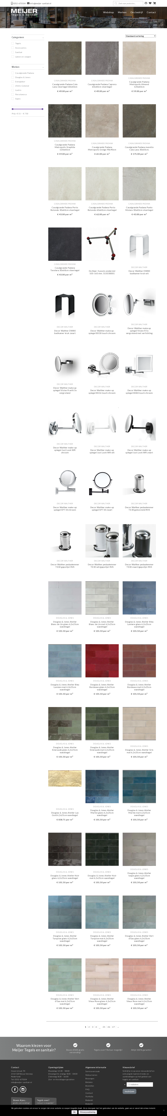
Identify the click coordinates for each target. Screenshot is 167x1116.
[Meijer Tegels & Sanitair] (24, 12)
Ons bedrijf (136, 12)
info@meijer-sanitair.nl (21, 1082)
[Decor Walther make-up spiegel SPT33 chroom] (65, 483)
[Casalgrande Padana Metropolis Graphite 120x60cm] (65, 120)
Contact (151, 12)
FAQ (87, 1089)
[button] (77, 98)
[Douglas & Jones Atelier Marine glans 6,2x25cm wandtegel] (102, 786)
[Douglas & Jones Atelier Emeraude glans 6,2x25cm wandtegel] (65, 723)
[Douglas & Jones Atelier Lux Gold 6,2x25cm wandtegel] (65, 778)
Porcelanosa (21, 94)
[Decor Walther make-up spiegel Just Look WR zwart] (139, 423)
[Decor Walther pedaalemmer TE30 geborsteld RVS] (139, 483)
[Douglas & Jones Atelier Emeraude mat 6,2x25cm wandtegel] (102, 723)
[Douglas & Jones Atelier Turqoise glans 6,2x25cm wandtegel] (65, 912)
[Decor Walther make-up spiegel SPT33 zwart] (102, 483)
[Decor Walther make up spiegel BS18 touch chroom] (102, 304)
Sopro (18, 99)
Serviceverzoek (92, 1071)
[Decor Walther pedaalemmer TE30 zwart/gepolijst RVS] (139, 540)
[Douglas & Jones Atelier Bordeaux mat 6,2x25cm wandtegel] (139, 660)
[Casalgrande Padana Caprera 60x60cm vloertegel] (102, 57)
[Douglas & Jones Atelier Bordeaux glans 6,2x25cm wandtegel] (102, 660)
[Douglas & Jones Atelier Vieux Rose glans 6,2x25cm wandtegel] (102, 974)
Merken (122, 12)
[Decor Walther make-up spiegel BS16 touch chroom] (102, 364)
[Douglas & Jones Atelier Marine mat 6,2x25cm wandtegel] (139, 786)
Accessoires (20, 48)
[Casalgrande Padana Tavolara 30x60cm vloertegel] (65, 244)
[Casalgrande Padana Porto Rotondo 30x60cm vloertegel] (65, 183)
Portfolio (89, 1096)
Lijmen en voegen (23, 57)
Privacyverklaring (87, 1112)
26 (109, 1027)
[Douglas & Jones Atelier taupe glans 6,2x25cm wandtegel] (139, 849)
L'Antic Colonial (22, 86)
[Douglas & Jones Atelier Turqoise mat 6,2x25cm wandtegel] (102, 912)
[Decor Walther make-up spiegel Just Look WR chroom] (65, 423)
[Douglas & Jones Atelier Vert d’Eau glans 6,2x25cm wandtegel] (139, 912)
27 (113, 1027)
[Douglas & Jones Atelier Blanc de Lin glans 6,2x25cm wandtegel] (65, 597)
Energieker (20, 81)
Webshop (108, 12)
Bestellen (89, 1086)
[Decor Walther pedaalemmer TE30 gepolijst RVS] (65, 540)
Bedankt (89, 1100)
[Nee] (163, 1110)
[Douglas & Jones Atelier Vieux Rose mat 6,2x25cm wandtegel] (139, 974)
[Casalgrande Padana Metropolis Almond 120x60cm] (139, 57)
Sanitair (18, 52)
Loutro (18, 90)
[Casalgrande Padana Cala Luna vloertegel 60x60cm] (65, 57)
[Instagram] (23, 1089)
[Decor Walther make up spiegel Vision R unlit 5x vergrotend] (65, 364)
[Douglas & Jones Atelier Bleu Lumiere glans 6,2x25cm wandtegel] (139, 597)
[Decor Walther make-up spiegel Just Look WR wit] (102, 423)
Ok (74, 1112)
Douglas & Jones (23, 77)
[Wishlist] (150, 3)
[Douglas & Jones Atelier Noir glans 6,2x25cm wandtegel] (65, 849)
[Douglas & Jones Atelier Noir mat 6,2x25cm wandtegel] (102, 849)
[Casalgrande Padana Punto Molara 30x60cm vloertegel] (139, 183)
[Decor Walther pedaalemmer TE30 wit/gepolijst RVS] (102, 540)
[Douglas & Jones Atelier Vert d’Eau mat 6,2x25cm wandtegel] (65, 974)
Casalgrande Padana (24, 73)
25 (104, 1027)
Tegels (18, 43)
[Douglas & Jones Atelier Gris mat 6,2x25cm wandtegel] (139, 723)
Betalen (89, 1082)
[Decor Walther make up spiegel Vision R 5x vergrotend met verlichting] (139, 304)
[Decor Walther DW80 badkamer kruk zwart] (65, 304)
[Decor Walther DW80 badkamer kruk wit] (139, 244)
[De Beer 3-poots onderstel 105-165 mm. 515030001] (102, 244)
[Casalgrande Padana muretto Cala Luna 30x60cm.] (139, 120)
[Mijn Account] (146, 3)
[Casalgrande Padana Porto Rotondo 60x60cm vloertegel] (102, 183)
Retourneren (91, 1075)
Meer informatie (61, 98)
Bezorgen (89, 1078)
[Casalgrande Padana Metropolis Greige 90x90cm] (102, 120)
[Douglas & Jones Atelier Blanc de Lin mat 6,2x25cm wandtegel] (102, 597)
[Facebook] (15, 1089)
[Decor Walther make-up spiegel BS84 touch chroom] (139, 364)
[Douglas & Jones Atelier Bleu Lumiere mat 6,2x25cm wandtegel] (65, 660)
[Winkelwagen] (154, 3)
